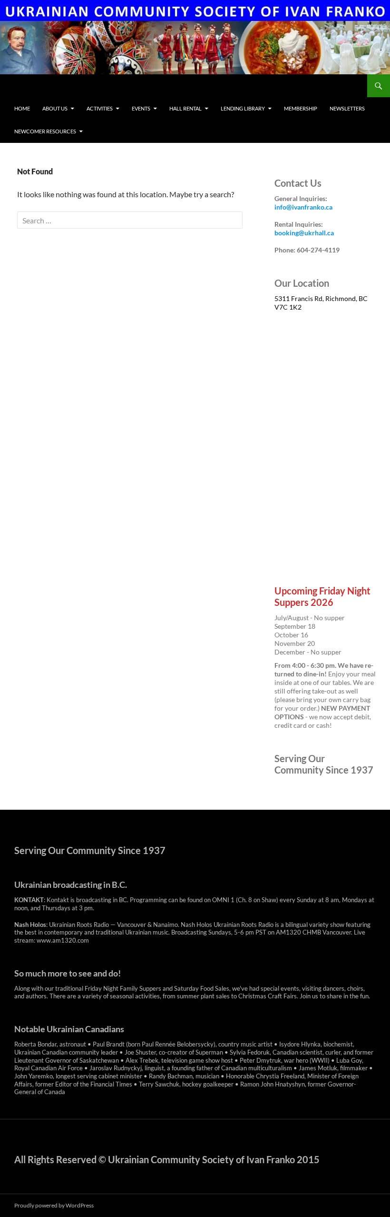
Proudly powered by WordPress (54, 1205)
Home (22, 108)
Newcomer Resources (45, 131)
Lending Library (243, 108)
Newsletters (347, 108)
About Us (55, 108)
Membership (300, 108)
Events (141, 108)
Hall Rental (185, 108)
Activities (100, 108)
